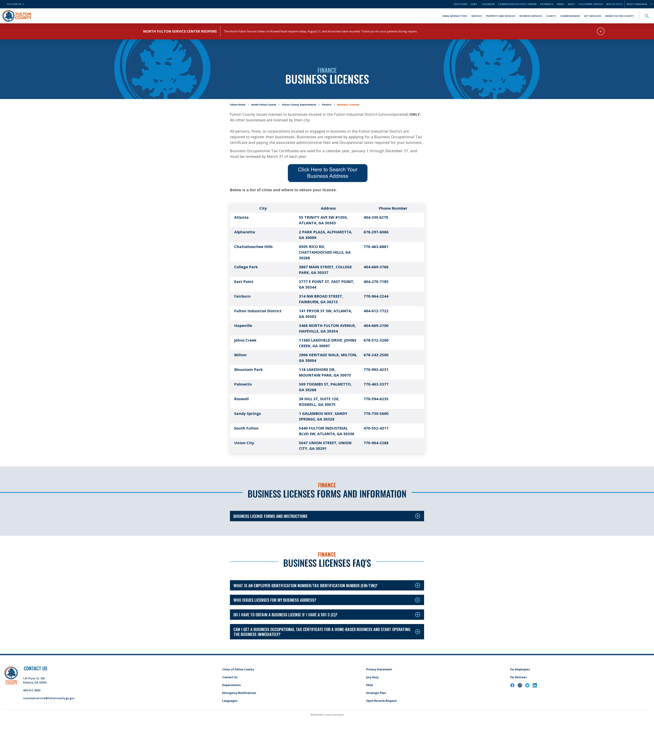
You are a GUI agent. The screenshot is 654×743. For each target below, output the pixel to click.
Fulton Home (237, 104)
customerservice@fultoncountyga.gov (48, 698)
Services (476, 16)
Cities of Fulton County (238, 669)
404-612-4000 (31, 690)
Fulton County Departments (299, 104)
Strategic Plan (376, 693)
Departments (231, 685)
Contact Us (229, 677)
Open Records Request (381, 701)
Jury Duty (372, 677)
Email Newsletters (454, 16)
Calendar (488, 4)
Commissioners (570, 16)
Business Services (530, 16)
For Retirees (518, 677)
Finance (326, 104)
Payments (547, 4)
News (560, 4)
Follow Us (14, 4)
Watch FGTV (614, 4)
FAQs (369, 685)
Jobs (474, 4)
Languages (229, 701)
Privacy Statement (379, 669)
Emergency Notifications (239, 693)
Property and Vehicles (500, 16)
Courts (551, 16)
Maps (571, 4)
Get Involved (592, 16)
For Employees (520, 669)
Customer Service (591, 4)
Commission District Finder (517, 4)
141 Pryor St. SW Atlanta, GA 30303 (35, 680)
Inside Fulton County (619, 16)
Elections (461, 4)
